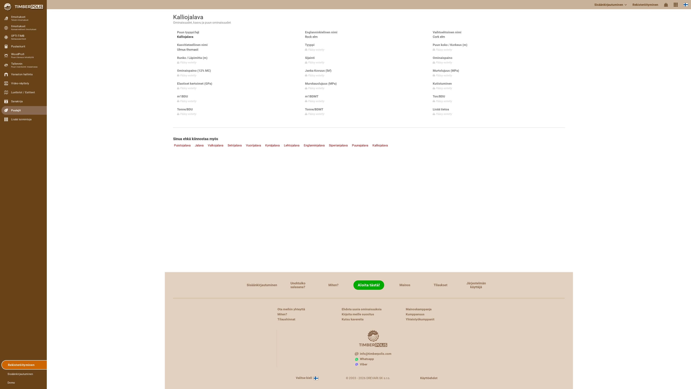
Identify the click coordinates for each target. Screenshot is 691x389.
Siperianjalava (338, 145)
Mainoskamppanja (419, 309)
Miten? (333, 285)
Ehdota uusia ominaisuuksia (361, 309)
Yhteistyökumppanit (420, 319)
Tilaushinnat (286, 319)
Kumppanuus (415, 314)
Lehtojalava (291, 145)
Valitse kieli (304, 378)
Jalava (199, 145)
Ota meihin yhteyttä (291, 309)
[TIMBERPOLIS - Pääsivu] (23, 6)
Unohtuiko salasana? (297, 285)
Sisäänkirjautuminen (608, 4)
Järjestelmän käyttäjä (476, 285)
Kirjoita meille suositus (358, 314)
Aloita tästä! (369, 285)
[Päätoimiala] (666, 4)
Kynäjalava (272, 145)
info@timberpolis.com (375, 354)
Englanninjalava (314, 145)
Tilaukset (440, 285)
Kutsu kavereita (352, 319)
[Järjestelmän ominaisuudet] (676, 4)
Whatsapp (367, 359)
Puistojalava (182, 145)
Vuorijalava (253, 145)
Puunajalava (360, 145)
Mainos (404, 285)
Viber (363, 364)
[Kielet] (686, 4)
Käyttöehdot (428, 378)
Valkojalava (215, 145)
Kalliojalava (380, 145)
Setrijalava (235, 145)
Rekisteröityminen (645, 4)
